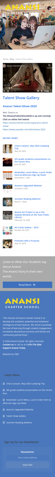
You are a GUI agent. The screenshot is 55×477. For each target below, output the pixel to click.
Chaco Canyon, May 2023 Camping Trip (25, 383)
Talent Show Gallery (16, 416)
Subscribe (27, 464)
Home (5, 59)
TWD (16, 354)
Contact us (8, 344)
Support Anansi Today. (14, 347)
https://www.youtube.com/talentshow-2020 (24, 129)
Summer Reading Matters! (19, 422)
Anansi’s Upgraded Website (19, 409)
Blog (12, 59)
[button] (50, 9)
